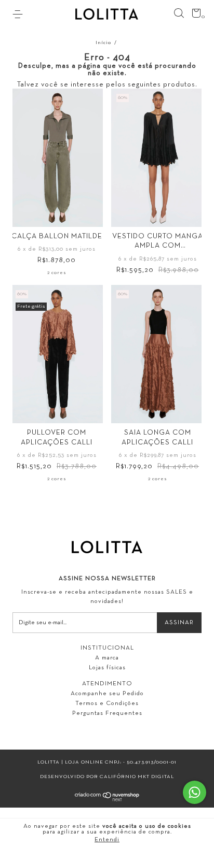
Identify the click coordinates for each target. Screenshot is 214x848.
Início (103, 42)
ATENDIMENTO (107, 683)
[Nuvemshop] (107, 799)
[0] (195, 15)
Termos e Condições (107, 703)
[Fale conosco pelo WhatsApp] (194, 792)
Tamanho (57, 217)
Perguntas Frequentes (107, 713)
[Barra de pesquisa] (179, 13)
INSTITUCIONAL (107, 648)
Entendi (107, 839)
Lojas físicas (107, 667)
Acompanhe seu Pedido (107, 693)
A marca (107, 657)
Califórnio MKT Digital (137, 776)
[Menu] (19, 14)
